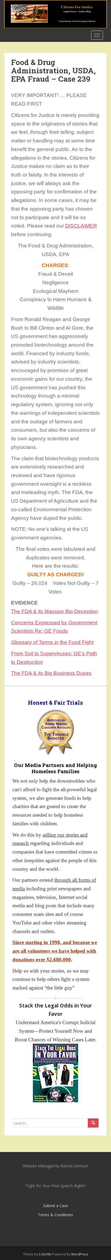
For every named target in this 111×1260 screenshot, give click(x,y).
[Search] (93, 1123)
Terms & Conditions (55, 1214)
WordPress (79, 1254)
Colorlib (45, 1254)
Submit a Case (55, 1205)
